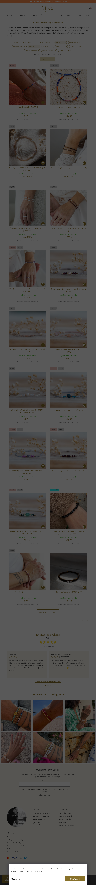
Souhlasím (75, 878)
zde (40, 871)
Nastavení (15, 878)
